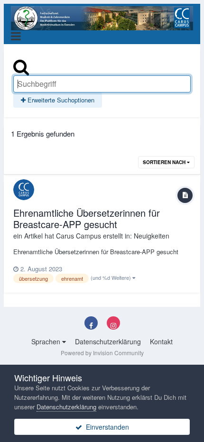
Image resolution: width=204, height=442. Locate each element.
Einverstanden (105, 427)
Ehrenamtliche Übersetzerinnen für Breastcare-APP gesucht (86, 218)
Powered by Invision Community (102, 353)
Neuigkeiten (151, 235)
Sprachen (46, 341)
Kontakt (161, 341)
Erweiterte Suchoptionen (60, 99)
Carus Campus (78, 235)
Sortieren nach (165, 162)
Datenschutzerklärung (108, 341)
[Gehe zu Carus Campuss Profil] (23, 189)
